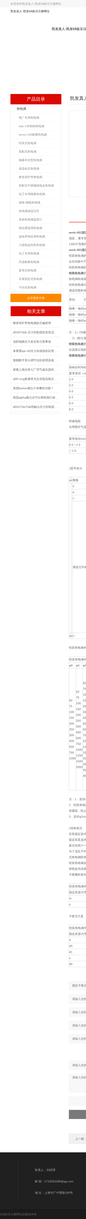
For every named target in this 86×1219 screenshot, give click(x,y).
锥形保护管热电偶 (30, 177)
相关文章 (36, 311)
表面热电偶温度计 (30, 219)
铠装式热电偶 (27, 143)
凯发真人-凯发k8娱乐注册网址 (41, 3)
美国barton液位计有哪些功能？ (33, 388)
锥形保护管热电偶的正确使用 (32, 323)
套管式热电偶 (27, 270)
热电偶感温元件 (29, 211)
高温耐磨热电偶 (29, 262)
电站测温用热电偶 (30, 228)
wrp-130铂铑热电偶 (31, 126)
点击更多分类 (36, 298)
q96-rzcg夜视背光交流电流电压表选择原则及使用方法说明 (36, 379)
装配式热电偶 (27, 151)
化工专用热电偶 (29, 253)
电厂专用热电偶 (29, 117)
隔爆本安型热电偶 (30, 160)
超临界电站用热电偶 (32, 236)
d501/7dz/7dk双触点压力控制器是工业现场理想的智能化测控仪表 (36, 406)
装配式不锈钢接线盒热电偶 (36, 185)
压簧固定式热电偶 (30, 279)
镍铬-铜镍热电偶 (29, 202)
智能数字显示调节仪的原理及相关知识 (36, 360)
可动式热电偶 (27, 287)
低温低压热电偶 (29, 168)
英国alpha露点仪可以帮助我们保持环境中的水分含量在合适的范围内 (36, 397)
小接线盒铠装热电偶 (32, 245)
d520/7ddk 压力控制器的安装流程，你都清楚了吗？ (36, 332)
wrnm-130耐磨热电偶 (33, 134)
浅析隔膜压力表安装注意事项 (32, 341)
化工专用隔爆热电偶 (32, 194)
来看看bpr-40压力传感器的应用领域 (36, 351)
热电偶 (21, 108)
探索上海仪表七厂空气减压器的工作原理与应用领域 (36, 369)
